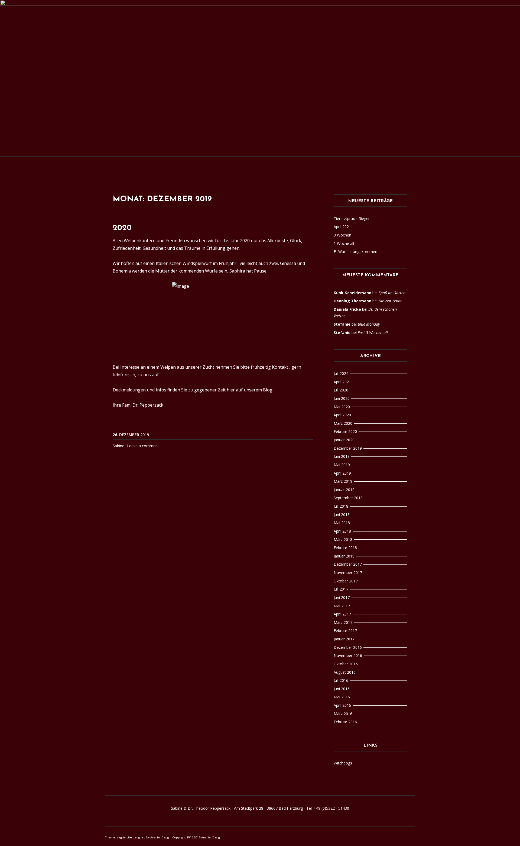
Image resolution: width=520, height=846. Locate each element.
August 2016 (345, 672)
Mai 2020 (342, 406)
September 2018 (348, 497)
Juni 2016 (342, 688)
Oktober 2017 (346, 581)
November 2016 (348, 655)
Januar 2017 (344, 638)
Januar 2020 (344, 439)
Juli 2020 (341, 390)
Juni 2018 (342, 514)
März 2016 (343, 713)
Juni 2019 (342, 456)
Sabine (118, 445)
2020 (122, 228)
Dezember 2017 (348, 564)
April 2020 (342, 414)
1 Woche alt (344, 243)
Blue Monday (369, 324)
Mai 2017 (342, 605)
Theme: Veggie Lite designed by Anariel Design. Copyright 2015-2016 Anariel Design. (163, 837)
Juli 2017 (341, 589)
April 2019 (342, 473)
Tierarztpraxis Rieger (352, 218)
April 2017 (342, 614)
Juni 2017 (342, 597)
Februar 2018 (345, 547)
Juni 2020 (342, 398)
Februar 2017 (345, 630)
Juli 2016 (341, 680)
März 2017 (343, 622)
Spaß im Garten (392, 292)
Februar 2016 (345, 721)
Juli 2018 (341, 506)
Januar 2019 (344, 489)
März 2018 (343, 539)
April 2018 (342, 531)
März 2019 (343, 481)
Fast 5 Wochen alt (373, 332)
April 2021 (342, 226)
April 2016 (342, 705)
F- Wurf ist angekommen (355, 251)
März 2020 (343, 423)
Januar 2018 (344, 556)
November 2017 (348, 572)
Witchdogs (343, 763)
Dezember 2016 (348, 647)
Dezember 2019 (348, 448)
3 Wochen (342, 235)
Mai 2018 (342, 522)
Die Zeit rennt (390, 300)
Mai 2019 (342, 464)
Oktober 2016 (346, 663)
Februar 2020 (345, 431)
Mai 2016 (342, 696)
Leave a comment (143, 445)
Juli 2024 (341, 373)
